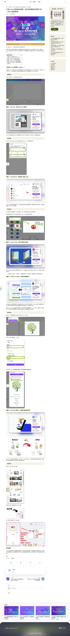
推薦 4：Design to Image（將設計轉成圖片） (14, 61)
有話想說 (52, 67)
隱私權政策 (36, 633)
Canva (8, 558)
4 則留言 (57, 619)
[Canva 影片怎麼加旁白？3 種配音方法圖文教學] (43, 610)
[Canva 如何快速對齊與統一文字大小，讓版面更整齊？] (11, 610)
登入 (9, 585)
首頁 (30, 1)
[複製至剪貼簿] (40, 563)
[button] (54, 29)
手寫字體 (52, 64)
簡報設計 (12, 558)
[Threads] (20, 563)
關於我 (39, 1)
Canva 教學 (53, 63)
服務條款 (40, 633)
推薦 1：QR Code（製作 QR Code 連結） (13, 57)
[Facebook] (11, 563)
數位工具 (52, 65)
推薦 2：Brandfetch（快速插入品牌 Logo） (14, 58)
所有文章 (34, 1)
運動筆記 (52, 69)
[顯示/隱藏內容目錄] (21, 55)
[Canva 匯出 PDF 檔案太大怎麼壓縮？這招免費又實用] (58, 610)
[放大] (43, 80)
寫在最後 (8, 63)
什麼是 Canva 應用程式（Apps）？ (12, 56)
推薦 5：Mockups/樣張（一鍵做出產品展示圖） (14, 62)
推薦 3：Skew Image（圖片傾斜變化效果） (14, 59)
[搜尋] (65, 1)
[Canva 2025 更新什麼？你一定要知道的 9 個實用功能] (27, 610)
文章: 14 (13, 571)
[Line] (30, 563)
